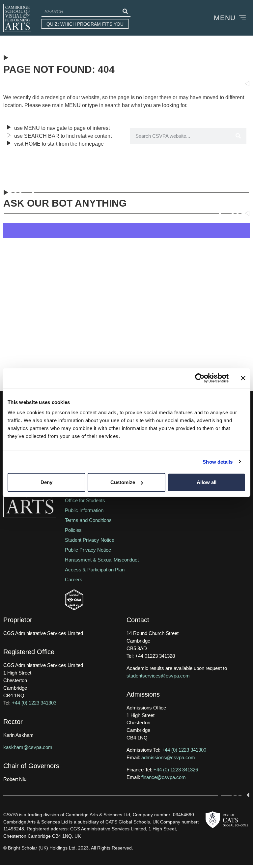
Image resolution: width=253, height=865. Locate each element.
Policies (73, 530)
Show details (218, 461)
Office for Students (85, 500)
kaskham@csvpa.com (27, 747)
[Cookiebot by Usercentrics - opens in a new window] (200, 378)
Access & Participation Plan (95, 569)
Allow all (206, 482)
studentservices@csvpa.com (158, 675)
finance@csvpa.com (163, 777)
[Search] (125, 11)
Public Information (84, 510)
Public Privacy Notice (88, 550)
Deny (46, 482)
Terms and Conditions (88, 520)
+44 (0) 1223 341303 (34, 703)
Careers (73, 579)
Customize (122, 482)
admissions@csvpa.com (168, 757)
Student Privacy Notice (89, 540)
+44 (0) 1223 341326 (176, 769)
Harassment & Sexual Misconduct (102, 559)
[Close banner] (243, 378)
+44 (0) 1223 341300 (184, 750)
